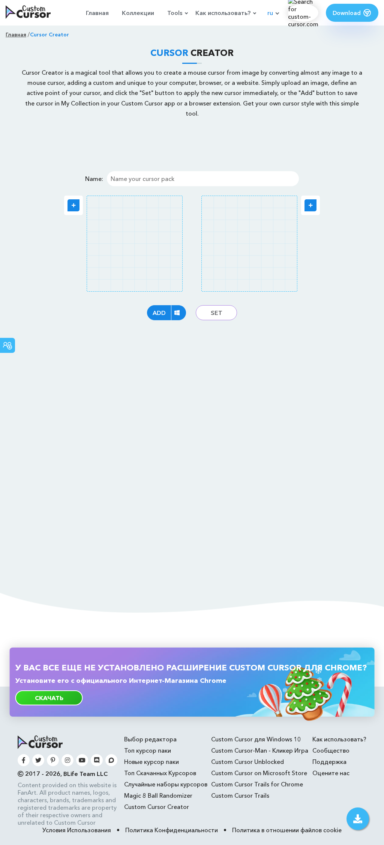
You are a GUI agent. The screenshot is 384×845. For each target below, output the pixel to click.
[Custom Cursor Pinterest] (53, 760)
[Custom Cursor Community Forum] (111, 760)
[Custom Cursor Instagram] (68, 760)
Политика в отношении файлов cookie (287, 830)
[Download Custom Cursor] (357, 818)
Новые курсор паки (151, 761)
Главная (97, 13)
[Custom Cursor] (28, 12)
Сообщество (331, 750)
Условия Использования (76, 830)
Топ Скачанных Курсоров (160, 773)
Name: (94, 178)
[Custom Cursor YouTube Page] (82, 760)
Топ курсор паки (147, 750)
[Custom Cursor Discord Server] (97, 760)
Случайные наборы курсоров (165, 784)
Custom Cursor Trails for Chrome (257, 784)
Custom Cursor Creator (156, 806)
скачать (49, 698)
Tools (174, 13)
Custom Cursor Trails (240, 795)
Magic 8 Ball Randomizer (158, 795)
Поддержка (329, 761)
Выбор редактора (150, 739)
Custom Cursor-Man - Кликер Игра (259, 750)
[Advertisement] (192, 143)
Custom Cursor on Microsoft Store (259, 773)
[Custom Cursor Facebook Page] (24, 760)
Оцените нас (331, 773)
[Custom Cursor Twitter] (38, 760)
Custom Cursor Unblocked (247, 761)
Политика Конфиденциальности (171, 830)
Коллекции (138, 13)
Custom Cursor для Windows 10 (256, 739)
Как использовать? (222, 13)
